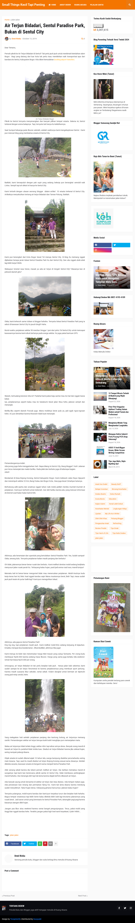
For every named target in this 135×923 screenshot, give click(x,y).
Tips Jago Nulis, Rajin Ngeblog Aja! (117, 462)
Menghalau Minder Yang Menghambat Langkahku (118, 424)
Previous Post (9, 896)
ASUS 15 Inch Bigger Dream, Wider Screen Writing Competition (117, 450)
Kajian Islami (100, 504)
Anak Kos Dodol (101, 484)
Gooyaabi (37, 919)
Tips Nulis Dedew (119, 533)
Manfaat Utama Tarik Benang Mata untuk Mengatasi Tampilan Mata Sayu (111, 278)
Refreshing (117, 523)
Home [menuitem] (53, 5)
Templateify (15, 919)
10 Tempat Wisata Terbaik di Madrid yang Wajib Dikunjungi (119, 396)
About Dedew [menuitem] (65, 5)
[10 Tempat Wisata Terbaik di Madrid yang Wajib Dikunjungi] (100, 396)
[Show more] (56, 843)
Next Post (82, 896)
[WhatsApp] (40, 843)
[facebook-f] (119, 908)
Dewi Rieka (20, 855)
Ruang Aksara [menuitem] (80, 5)
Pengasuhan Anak (102, 523)
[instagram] (103, 250)
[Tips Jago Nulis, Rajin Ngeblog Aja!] (100, 464)
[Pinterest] (45, 843)
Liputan (98, 514)
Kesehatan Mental (102, 509)
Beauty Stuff (116, 484)
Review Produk (100, 528)
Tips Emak (115, 528)
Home (7, 20)
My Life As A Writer (112, 514)
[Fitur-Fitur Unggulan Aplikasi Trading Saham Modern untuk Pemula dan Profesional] (100, 410)
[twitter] (121, 245)
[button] (129, 5)
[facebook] (103, 245)
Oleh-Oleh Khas (101, 518)
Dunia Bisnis (100, 499)
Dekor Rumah (115, 494)
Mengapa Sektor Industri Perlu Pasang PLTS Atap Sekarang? (118, 436)
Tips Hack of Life (101, 533)
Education (112, 499)
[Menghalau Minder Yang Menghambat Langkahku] (100, 426)
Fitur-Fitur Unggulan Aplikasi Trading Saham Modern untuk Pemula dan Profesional (119, 411)
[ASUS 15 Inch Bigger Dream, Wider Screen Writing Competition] (100, 450)
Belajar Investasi (101, 489)
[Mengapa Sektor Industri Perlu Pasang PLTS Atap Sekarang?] (100, 437)
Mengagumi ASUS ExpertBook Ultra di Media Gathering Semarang (111, 379)
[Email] (50, 843)
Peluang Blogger (117, 518)
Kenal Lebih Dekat (116, 504)
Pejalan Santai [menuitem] (96, 5)
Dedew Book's (100, 494)
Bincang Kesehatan (119, 489)
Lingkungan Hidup (120, 509)
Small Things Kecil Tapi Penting (23, 4)
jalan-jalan (15, 20)
